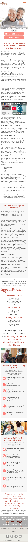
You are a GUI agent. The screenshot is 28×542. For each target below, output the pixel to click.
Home (2, 528)
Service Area (17, 528)
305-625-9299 (14, 34)
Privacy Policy (14, 531)
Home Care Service (11, 528)
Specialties (22, 528)
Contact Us (4, 529)
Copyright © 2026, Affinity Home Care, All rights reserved (14, 540)
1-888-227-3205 (15, 522)
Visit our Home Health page (16, 526)
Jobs (8, 529)
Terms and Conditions (21, 529)
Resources (11, 529)
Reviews (26, 528)
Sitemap (15, 529)
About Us (5, 528)
